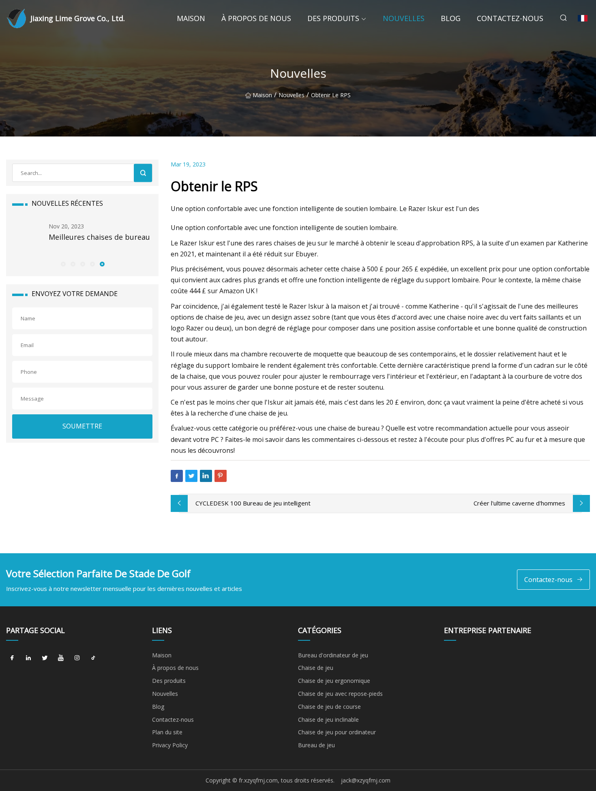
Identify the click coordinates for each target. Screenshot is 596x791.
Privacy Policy (170, 745)
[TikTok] (93, 658)
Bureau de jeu (316, 745)
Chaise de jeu (315, 668)
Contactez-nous (510, 18)
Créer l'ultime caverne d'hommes (519, 503)
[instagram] (77, 658)
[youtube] (61, 658)
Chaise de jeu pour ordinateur (337, 732)
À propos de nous (256, 18)
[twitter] (45, 658)
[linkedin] (28, 658)
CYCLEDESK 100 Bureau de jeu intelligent (253, 503)
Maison (191, 18)
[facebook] (12, 658)
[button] (63, 263)
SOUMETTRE (82, 426)
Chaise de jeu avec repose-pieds (340, 693)
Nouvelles (403, 18)
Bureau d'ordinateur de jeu (333, 655)
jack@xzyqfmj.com (365, 780)
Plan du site (167, 732)
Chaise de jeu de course (329, 706)
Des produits (333, 18)
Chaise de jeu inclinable (328, 719)
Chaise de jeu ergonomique (334, 680)
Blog (451, 18)
